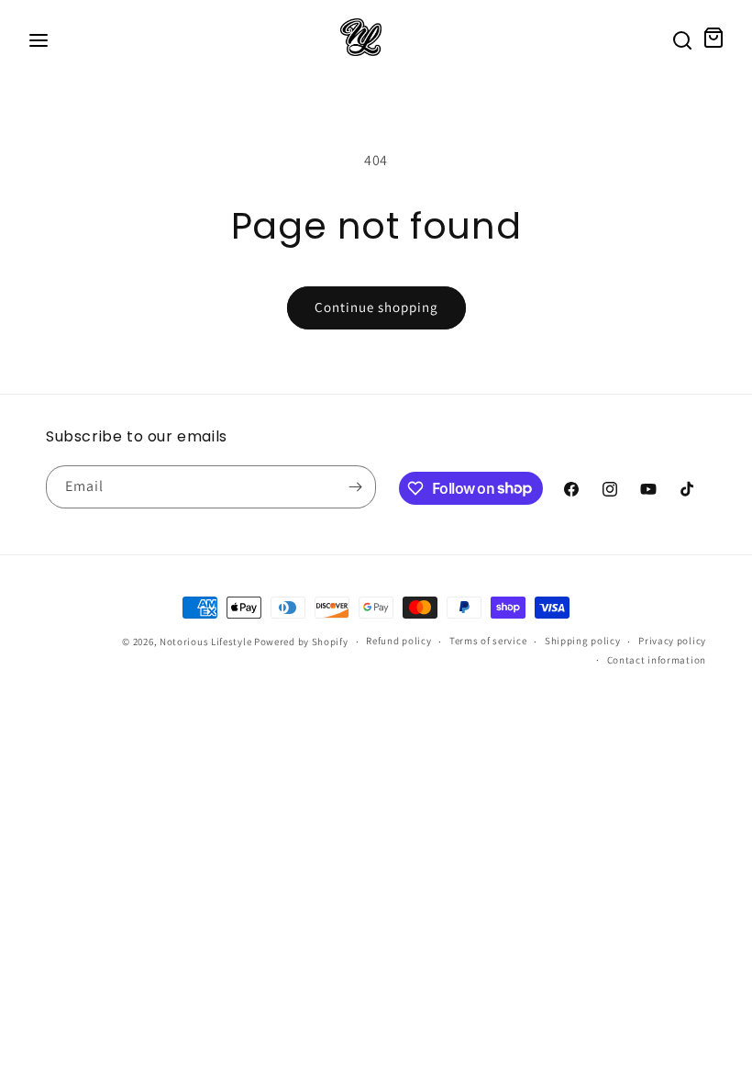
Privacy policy (672, 640)
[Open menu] (39, 41)
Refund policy (398, 640)
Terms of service (487, 640)
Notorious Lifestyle (205, 641)
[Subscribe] (355, 486)
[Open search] (682, 41)
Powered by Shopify (301, 641)
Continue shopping (376, 307)
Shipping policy (583, 640)
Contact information (656, 659)
